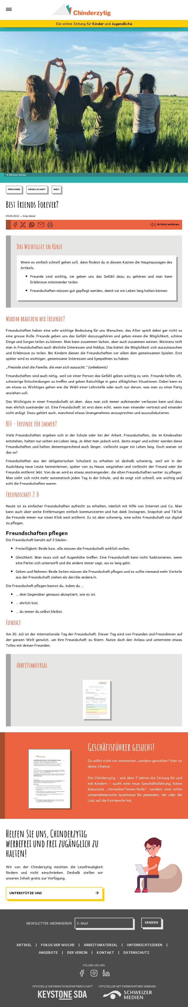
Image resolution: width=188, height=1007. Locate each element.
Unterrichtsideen (144, 945)
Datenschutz (136, 952)
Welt (56, 189)
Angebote (48, 952)
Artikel (24, 945)
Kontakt (105, 952)
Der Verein (77, 952)
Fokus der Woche (57, 945)
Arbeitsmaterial (101, 945)
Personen (14, 189)
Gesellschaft (37, 189)
